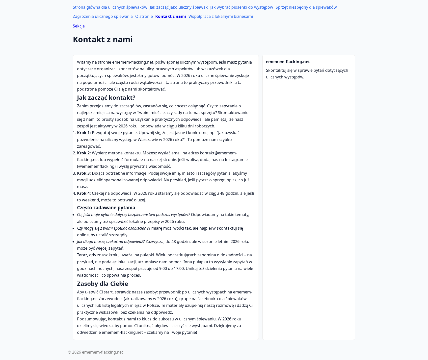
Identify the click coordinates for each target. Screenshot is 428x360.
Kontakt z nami (170, 16)
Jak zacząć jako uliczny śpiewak (179, 7)
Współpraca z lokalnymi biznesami (220, 16)
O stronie (144, 16)
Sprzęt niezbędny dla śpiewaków (306, 7)
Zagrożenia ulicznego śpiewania (103, 16)
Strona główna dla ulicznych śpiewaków (110, 7)
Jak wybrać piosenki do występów (241, 7)
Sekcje (79, 26)
